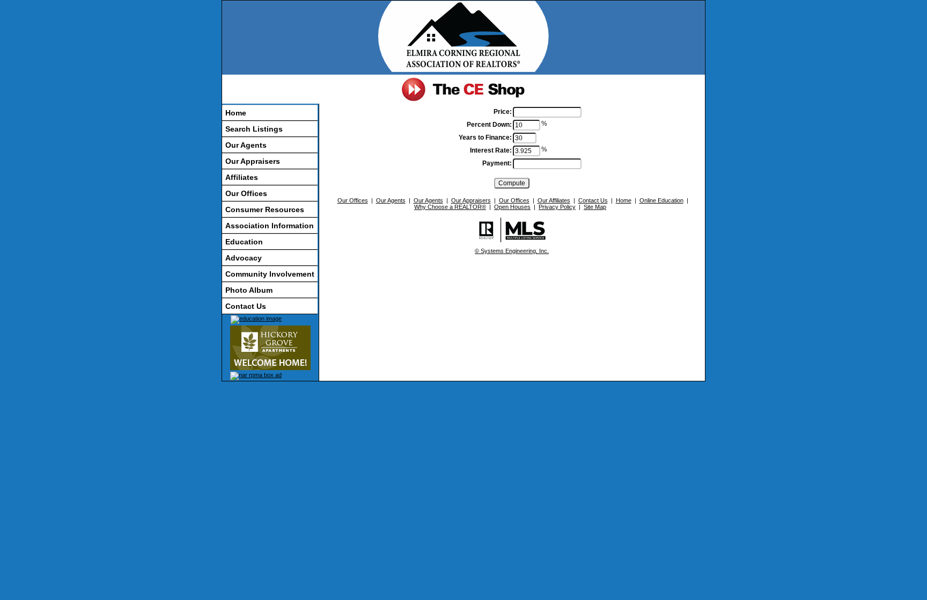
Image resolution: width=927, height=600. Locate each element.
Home (235, 113)
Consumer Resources (264, 209)
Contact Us (245, 306)
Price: (503, 111)
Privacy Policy (557, 207)
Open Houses (512, 207)
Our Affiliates (554, 200)
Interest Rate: (491, 150)
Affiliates (241, 177)
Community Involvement (269, 274)
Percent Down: (489, 124)
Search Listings (254, 129)
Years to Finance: (485, 137)
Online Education (661, 200)
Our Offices (246, 193)
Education (244, 241)
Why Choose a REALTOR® (450, 207)
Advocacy (243, 258)
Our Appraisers (252, 161)
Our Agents (246, 145)
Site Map (595, 207)
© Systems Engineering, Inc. (512, 251)
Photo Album (249, 290)
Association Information (269, 225)
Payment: (497, 163)
